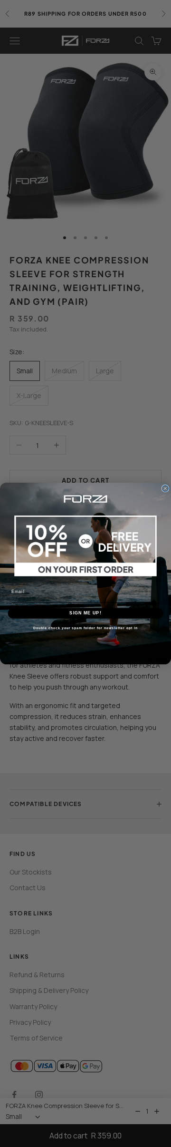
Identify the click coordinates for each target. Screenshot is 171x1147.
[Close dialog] (165, 488)
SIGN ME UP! (85, 613)
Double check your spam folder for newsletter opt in (85, 628)
